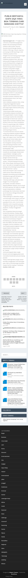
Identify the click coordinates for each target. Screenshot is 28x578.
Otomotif (4, 521)
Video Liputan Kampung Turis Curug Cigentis (13, 420)
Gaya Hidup (4, 468)
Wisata (3, 563)
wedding (3, 560)
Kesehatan (4, 487)
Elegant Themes (13, 572)
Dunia (3, 448)
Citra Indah (16, 368)
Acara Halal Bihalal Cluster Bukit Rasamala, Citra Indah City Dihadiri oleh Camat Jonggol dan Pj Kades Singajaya (16, 401)
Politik (3, 537)
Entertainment (5, 456)
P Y (9, 27)
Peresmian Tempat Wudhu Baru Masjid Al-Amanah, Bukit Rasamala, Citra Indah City (16, 366)
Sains (2, 548)
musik (3, 506)
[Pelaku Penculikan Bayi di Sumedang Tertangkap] (14, 319)
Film (2, 460)
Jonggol (21, 368)
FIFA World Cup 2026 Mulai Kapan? (15, 373)
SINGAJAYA (20, 404)
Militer (3, 502)
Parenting (4, 525)
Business (3, 437)
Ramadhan (21, 383)
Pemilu (3, 529)
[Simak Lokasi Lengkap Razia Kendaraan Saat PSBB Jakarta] (14, 310)
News (2, 514)
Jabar (2, 479)
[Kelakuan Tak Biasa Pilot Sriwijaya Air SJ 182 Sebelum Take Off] (14, 328)
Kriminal (3, 491)
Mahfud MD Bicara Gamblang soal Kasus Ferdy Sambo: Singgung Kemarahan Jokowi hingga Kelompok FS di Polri (13, 342)
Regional (3, 544)
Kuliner (3, 494)
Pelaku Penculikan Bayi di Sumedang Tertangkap (13, 322)
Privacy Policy (9, 576)
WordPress (14, 574)
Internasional (17, 375)
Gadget (3, 464)
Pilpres (3, 533)
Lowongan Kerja (5, 498)
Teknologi (4, 556)
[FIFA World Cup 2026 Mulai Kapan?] (5, 374)
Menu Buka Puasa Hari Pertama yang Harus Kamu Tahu (16, 381)
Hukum (3, 471)
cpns (2, 445)
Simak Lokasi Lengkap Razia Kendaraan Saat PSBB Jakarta (11, 313)
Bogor (3, 433)
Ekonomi (3, 452)
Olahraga (10, 376)
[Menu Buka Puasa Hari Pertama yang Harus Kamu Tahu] (5, 382)
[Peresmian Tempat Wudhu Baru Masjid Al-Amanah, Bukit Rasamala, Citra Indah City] (5, 365)
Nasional (22, 27)
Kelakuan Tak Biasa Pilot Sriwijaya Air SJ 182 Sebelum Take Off (14, 331)
